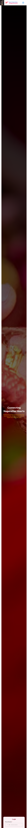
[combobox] (7, 825)
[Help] (23, 2)
